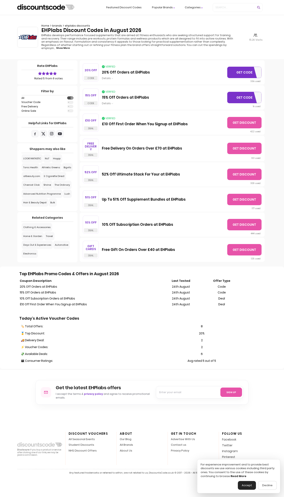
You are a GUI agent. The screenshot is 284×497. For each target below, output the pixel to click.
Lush (67, 193)
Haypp (57, 158)
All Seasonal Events (82, 439)
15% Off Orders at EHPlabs (125, 97)
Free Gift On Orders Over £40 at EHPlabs (138, 250)
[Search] (259, 7)
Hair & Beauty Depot (35, 202)
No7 (47, 158)
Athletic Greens (51, 167)
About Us (126, 451)
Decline (267, 485)
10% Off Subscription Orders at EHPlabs (137, 224)
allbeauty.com (31, 176)
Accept (247, 485)
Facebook (229, 439)
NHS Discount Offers (83, 451)
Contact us (178, 445)
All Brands (126, 445)
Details (106, 78)
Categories (193, 7)
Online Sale (28, 111)
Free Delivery (29, 106)
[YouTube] (60, 133)
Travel (49, 236)
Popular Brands (162, 7)
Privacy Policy (180, 451)
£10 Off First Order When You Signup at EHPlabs (145, 124)
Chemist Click (31, 185)
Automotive (61, 245)
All (22, 98)
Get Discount (244, 122)
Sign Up (231, 392)
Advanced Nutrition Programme (42, 193)
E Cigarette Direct (54, 176)
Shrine (47, 185)
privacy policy (93, 394)
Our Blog (125, 439)
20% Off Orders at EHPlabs (126, 72)
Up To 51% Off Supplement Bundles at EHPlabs (144, 199)
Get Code (247, 73)
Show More (63, 48)
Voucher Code (31, 102)
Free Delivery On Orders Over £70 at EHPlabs (142, 148)
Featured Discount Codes (124, 7)
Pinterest (228, 457)
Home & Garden (32, 236)
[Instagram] (51, 133)
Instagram (230, 451)
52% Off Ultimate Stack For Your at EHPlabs (141, 174)
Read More (238, 476)
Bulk (52, 202)
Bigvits (67, 167)
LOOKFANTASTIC (32, 158)
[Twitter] (43, 133)
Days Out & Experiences (37, 245)
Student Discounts (81, 445)
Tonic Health (30, 167)
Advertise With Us (183, 439)
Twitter (227, 445)
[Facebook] (35, 133)
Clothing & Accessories (37, 227)
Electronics (29, 253)
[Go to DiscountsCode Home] (45, 7)
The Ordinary (62, 185)
